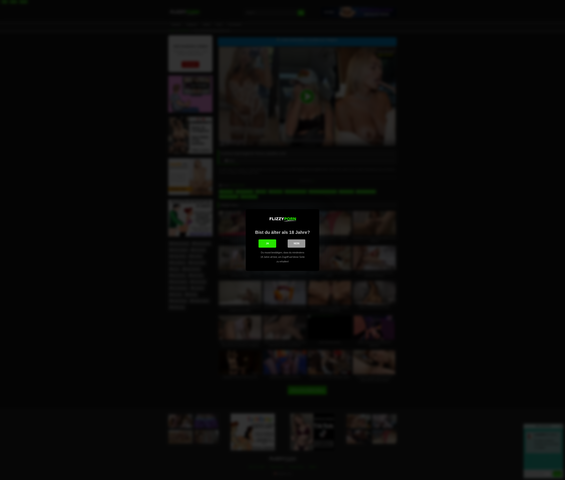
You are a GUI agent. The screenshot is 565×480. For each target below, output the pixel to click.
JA (267, 243)
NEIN (296, 243)
